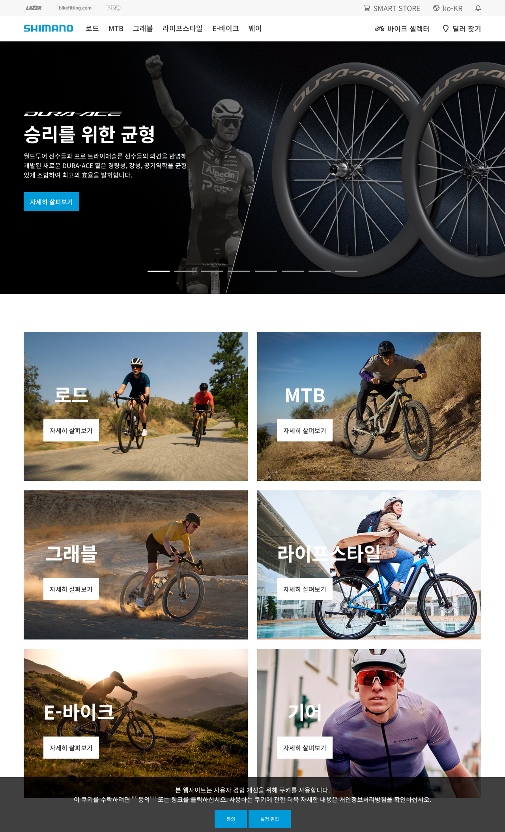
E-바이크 (225, 28)
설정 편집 (269, 818)
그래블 (143, 28)
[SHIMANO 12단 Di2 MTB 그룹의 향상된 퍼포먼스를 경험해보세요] (320, 271)
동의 (230, 818)
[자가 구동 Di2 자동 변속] (293, 271)
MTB (115, 28)
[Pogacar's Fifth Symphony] (185, 271)
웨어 (255, 28)
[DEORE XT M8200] (212, 271)
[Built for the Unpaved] (346, 271)
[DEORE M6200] (239, 271)
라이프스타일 (183, 28)
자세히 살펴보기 (51, 201)
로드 (92, 28)
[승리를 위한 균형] (159, 271)
